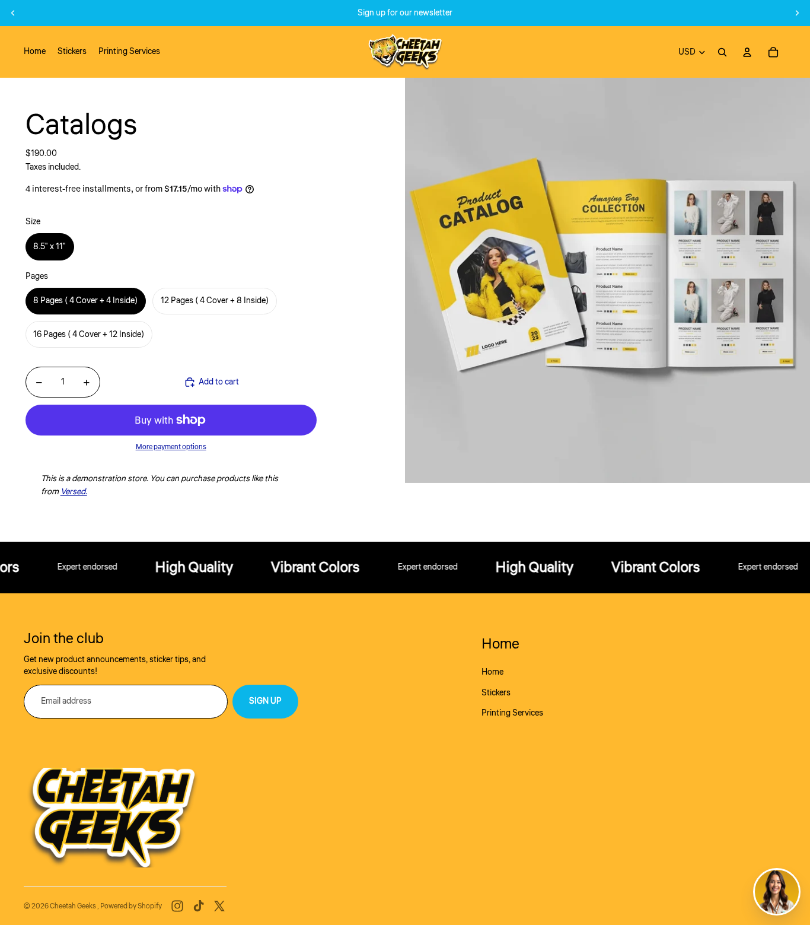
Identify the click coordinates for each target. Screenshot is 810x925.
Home (492, 672)
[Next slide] (797, 13)
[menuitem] (35, 52)
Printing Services (512, 713)
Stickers (496, 693)
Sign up (265, 701)
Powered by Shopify (131, 906)
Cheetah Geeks (73, 906)
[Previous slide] (13, 13)
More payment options (171, 447)
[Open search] (722, 52)
